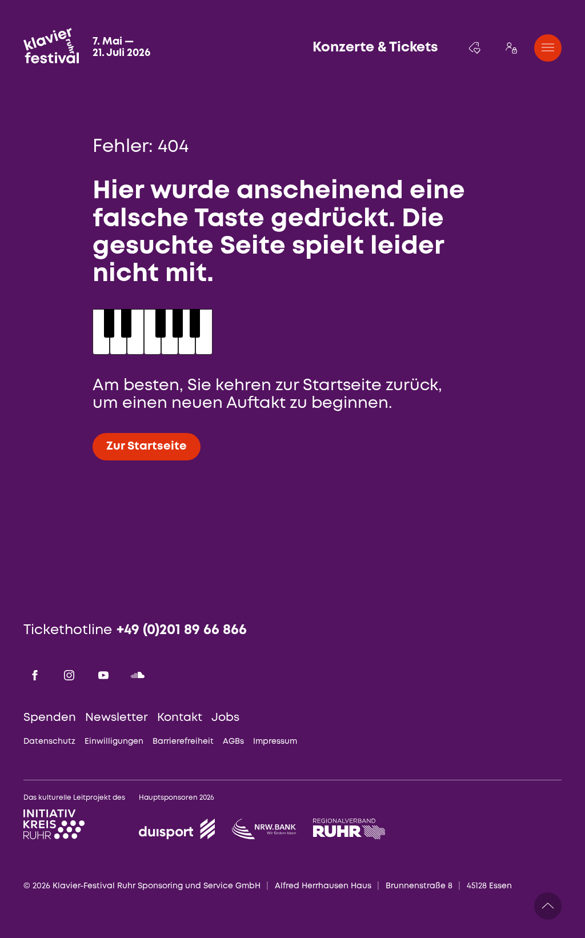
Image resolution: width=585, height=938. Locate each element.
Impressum (275, 741)
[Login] (511, 48)
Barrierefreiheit (183, 741)
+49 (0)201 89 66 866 (182, 630)
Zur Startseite (146, 446)
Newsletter (116, 717)
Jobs (225, 717)
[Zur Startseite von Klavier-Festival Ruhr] (51, 46)
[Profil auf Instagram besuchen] (69, 675)
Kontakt (179, 717)
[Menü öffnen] (548, 48)
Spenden (49, 717)
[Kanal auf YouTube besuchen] (103, 675)
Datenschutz (49, 741)
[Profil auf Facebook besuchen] (34, 675)
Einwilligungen (114, 741)
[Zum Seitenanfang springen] (548, 906)
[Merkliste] (474, 48)
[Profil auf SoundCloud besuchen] (137, 675)
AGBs (233, 741)
